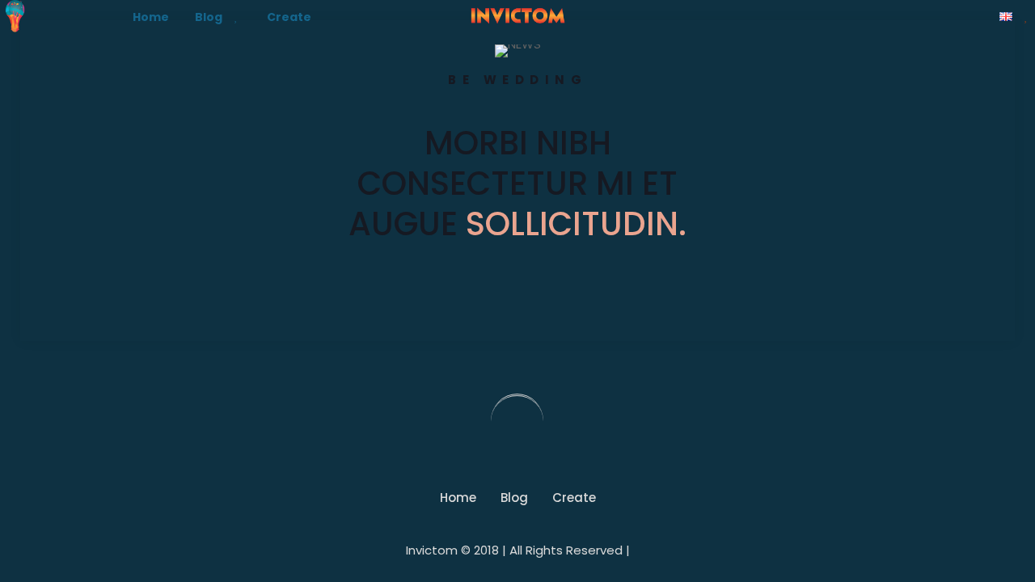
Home (458, 497)
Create (574, 497)
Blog (514, 497)
